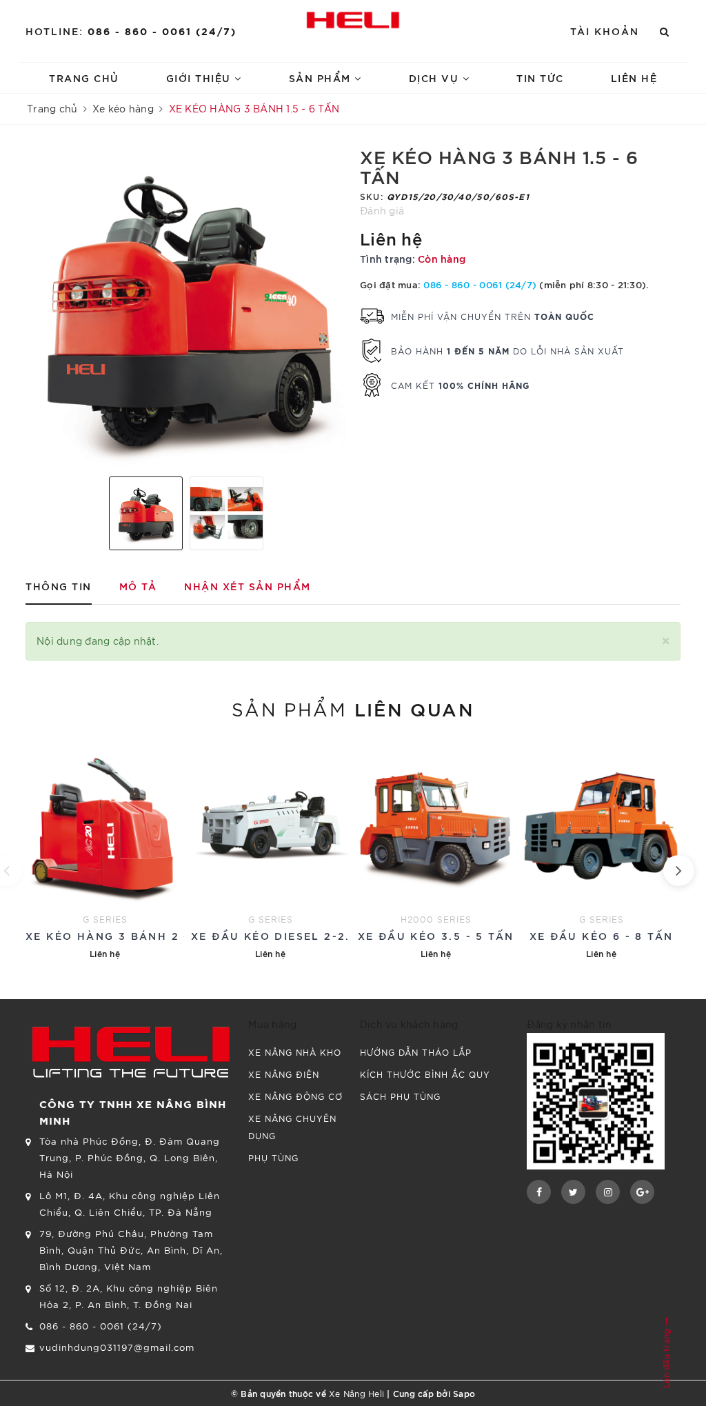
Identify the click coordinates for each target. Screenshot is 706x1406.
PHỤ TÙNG (273, 1157)
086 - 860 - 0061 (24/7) (162, 30)
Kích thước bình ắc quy (425, 1074)
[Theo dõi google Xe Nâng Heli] (642, 1192)
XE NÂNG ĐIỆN (283, 1074)
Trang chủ (84, 77)
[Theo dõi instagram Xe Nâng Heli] (608, 1192)
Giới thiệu (200, 77)
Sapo (464, 1392)
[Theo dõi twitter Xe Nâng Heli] (573, 1192)
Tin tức (540, 77)
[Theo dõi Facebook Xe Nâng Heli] (539, 1192)
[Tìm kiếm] (664, 31)
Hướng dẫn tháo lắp (416, 1052)
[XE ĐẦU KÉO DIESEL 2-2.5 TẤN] (270, 850)
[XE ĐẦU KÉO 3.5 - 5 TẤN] (435, 850)
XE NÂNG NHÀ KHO (294, 1052)
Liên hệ (634, 77)
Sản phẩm (322, 77)
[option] (186, 305)
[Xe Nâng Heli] (353, 19)
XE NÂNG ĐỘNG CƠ (295, 1096)
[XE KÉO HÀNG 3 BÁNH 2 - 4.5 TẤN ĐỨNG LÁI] (105, 850)
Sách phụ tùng (400, 1096)
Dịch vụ (436, 77)
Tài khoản (604, 30)
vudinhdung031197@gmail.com (116, 1347)
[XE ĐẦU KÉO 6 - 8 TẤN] (601, 850)
